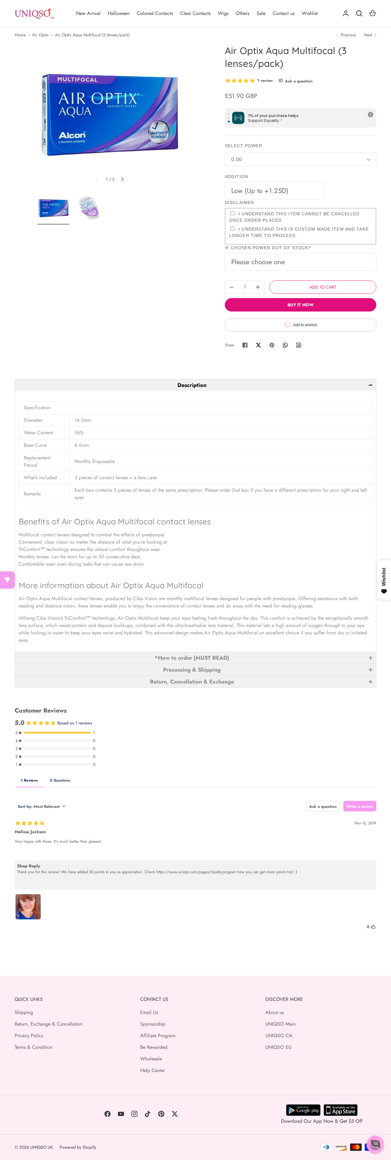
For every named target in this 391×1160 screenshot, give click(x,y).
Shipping (24, 1012)
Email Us (149, 1012)
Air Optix (40, 35)
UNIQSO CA (278, 1035)
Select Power (243, 145)
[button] (195, 385)
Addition (236, 176)
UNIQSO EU (278, 1047)
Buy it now (300, 305)
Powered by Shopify (78, 1147)
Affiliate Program (157, 1035)
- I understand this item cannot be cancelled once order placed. (294, 217)
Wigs (223, 13)
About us (274, 1012)
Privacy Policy (29, 1035)
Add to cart (322, 287)
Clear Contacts (195, 13)
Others (242, 13)
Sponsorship (152, 1023)
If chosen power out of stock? (268, 247)
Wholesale (151, 1058)
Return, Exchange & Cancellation (48, 1023)
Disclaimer (239, 202)
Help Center (152, 1070)
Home (20, 35)
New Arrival (88, 13)
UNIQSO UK (41, 1147)
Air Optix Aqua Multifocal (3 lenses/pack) (92, 35)
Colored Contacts (155, 13)
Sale (261, 13)
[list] (110, 116)
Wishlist (310, 13)
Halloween (119, 13)
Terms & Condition (33, 1047)
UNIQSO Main (280, 1023)
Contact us (283, 13)
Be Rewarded (153, 1047)
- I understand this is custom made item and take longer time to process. (299, 232)
